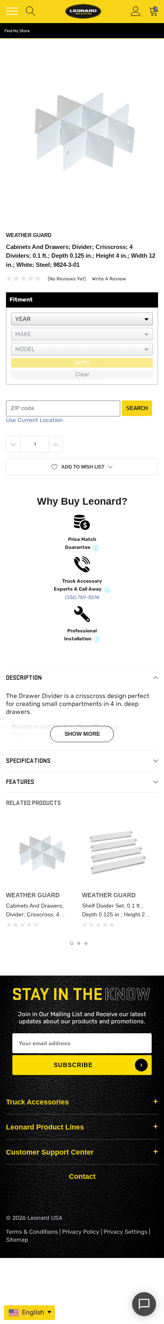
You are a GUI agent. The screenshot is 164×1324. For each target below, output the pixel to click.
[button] (82, 467)
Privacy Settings (125, 1232)
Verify (82, 362)
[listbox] (82, 319)
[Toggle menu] (12, 11)
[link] (41, 853)
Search (137, 408)
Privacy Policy (80, 1232)
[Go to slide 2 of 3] (78, 943)
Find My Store (17, 31)
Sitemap (17, 1240)
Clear (82, 374)
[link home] (83, 11)
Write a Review (109, 279)
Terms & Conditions (32, 1232)
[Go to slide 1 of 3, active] (71, 943)
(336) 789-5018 (82, 597)
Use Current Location (34, 420)
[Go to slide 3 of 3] (86, 943)
